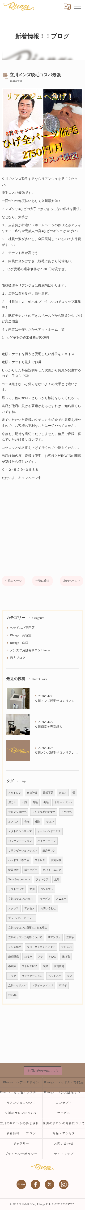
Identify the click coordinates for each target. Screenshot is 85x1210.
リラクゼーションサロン (22, 850)
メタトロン (14, 792)
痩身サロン (48, 850)
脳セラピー (30, 870)
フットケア (42, 879)
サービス (45, 899)
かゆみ (52, 956)
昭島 (37, 821)
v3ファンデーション (20, 841)
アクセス (29, 908)
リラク (12, 976)
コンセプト (46, 889)
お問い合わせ (48, 908)
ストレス (40, 860)
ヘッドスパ (54, 976)
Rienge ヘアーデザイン (21, 1082)
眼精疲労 (59, 966)
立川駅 (70, 937)
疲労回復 (56, 860)
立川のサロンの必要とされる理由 (27, 927)
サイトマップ (64, 1153)
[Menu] (77, 6)
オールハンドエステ (49, 831)
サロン (50, 821)
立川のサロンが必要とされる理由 (21, 1123)
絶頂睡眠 (13, 956)
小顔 (24, 802)
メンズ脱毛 (14, 947)
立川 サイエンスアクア (41, 947)
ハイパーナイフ (47, 841)
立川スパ (66, 947)
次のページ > (71, 580)
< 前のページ (13, 580)
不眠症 (12, 966)
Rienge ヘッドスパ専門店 (64, 1082)
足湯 (57, 879)
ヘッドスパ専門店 (22, 627)
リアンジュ (54, 937)
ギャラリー (21, 1143)
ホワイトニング (52, 870)
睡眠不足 (48, 792)
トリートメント (63, 802)
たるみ (28, 956)
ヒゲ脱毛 (66, 812)
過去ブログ (17, 658)
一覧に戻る (42, 580)
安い (69, 976)
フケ (40, 956)
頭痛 (45, 966)
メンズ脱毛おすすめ (43, 812)
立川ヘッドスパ (17, 985)
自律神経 (32, 792)
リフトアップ (16, 889)
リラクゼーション (32, 976)
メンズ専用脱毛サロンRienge (30, 650)
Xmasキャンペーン (19, 879)
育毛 (35, 802)
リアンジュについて (21, 1102)
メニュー (61, 899)
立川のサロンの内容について (25, 937)
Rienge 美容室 (20, 635)
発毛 (46, 802)
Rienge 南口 (19, 643)
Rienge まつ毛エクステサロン (21, 1092)
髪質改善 (13, 870)
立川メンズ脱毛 (17, 812)
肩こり (12, 802)
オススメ (13, 821)
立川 (32, 889)
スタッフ (13, 908)
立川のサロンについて (21, 899)
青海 (27, 821)
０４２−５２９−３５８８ (20, 469)
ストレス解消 (29, 966)
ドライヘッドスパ (42, 985)
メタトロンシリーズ (20, 831)
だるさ (63, 792)
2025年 (63, 985)
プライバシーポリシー (21, 918)
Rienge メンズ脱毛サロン (64, 1092)
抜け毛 (66, 956)
